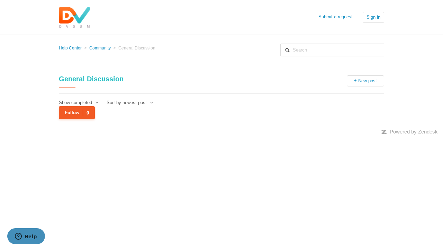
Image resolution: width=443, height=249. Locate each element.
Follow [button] (72, 112)
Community (100, 48)
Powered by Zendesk (414, 132)
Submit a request (335, 16)
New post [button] (367, 80)
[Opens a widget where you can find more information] (26, 237)
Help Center (70, 48)
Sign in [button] (373, 17)
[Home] (74, 16)
